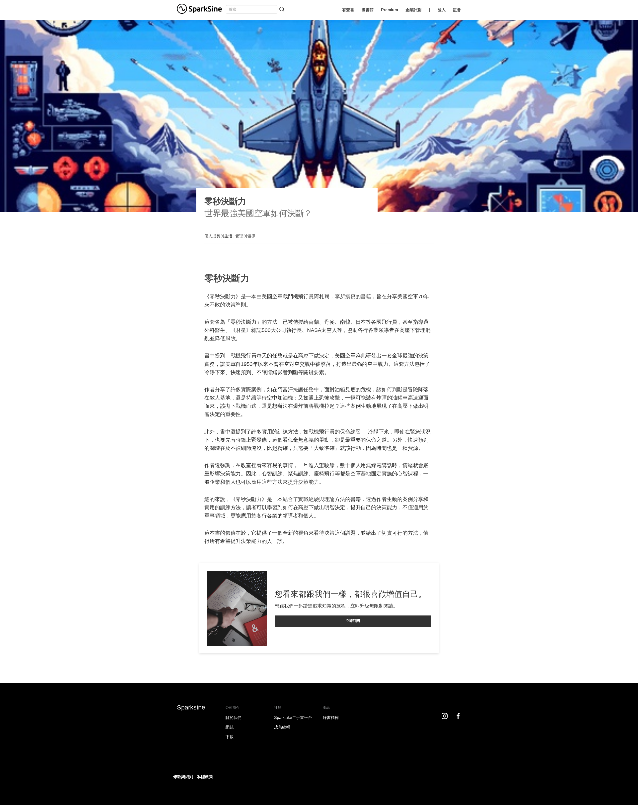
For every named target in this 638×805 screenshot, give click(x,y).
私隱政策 (205, 777)
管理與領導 (245, 236)
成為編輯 (282, 727)
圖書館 (368, 10)
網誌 (230, 727)
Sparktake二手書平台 (293, 717)
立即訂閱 (353, 621)
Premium (389, 10)
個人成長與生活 (218, 236)
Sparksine (191, 707)
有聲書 (348, 10)
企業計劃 (413, 10)
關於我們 (233, 717)
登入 (442, 10)
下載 (230, 737)
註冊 (457, 10)
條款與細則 (183, 777)
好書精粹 (331, 717)
